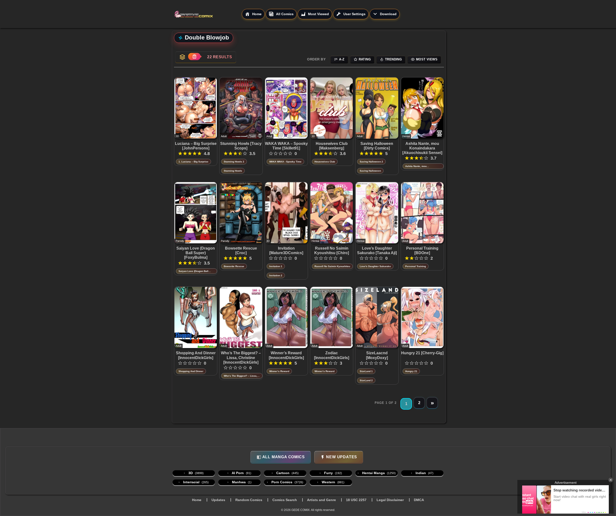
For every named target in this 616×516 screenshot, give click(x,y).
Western (332, 482)
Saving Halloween (370, 170)
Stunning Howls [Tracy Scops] (241, 146)
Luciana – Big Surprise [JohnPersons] (196, 146)
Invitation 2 (275, 275)
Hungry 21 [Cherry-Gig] (422, 353)
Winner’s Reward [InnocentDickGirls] (286, 355)
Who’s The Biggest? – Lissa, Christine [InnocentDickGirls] (241, 357)
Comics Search (284, 500)
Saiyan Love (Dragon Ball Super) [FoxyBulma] (195, 252)
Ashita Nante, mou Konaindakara (416, 166)
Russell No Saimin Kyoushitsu (332, 266)
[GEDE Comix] (207, 14)
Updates (218, 500)
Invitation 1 (275, 266)
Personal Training (415, 266)
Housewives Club (324, 161)
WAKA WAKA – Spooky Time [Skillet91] (286, 146)
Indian (424, 473)
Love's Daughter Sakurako (375, 266)
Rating (365, 59)
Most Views (426, 59)
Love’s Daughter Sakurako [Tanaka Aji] (377, 250)
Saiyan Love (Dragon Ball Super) (193, 271)
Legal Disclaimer (390, 500)
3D (195, 473)
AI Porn (241, 473)
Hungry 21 (411, 371)
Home (196, 500)
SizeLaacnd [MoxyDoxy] (377, 355)
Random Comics (248, 500)
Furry (332, 473)
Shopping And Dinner (191, 371)
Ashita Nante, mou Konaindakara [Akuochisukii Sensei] (422, 148)
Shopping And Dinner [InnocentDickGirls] (196, 355)
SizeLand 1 (366, 371)
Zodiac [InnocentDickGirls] (331, 355)
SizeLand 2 (366, 380)
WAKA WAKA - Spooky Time (285, 161)
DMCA (419, 500)
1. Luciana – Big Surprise (193, 161)
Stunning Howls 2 (234, 161)
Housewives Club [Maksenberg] (332, 146)
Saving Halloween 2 (371, 161)
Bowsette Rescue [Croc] (241, 250)
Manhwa (241, 482)
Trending (393, 59)
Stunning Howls (233, 170)
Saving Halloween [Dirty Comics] (376, 146)
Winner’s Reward (279, 371)
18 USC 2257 (356, 500)
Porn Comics (286, 482)
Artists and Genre (321, 500)
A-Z (341, 59)
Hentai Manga (378, 473)
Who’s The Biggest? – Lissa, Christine (240, 376)
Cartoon (287, 473)
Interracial (195, 482)
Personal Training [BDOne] (422, 250)
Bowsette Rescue (234, 266)
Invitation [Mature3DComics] (286, 250)
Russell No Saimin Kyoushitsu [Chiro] (331, 250)
